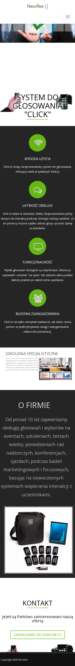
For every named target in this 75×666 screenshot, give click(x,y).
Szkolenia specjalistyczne (32, 353)
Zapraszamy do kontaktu (38, 634)
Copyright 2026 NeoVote (14, 659)
